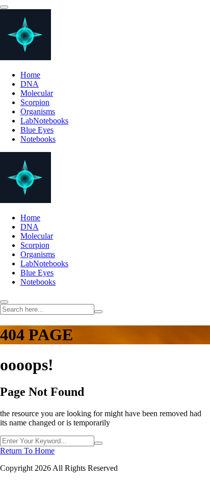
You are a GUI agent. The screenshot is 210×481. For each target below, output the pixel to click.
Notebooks (38, 139)
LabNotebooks (44, 120)
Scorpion (34, 102)
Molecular (36, 93)
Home (30, 74)
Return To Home (27, 450)
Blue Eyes (37, 129)
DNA (29, 84)
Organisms (37, 111)
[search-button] (98, 311)
